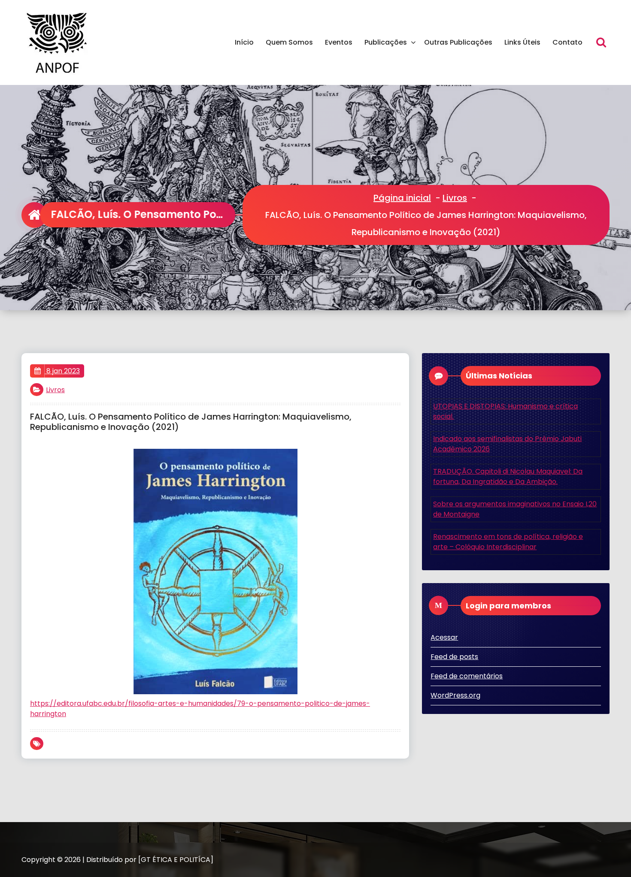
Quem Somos (289, 42)
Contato (567, 42)
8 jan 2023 (62, 371)
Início (244, 42)
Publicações (385, 42)
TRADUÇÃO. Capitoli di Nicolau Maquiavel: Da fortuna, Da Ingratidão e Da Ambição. (507, 476)
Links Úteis (522, 42)
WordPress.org (455, 695)
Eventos (338, 42)
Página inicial (402, 198)
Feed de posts (454, 657)
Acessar (444, 637)
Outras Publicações (458, 42)
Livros (455, 198)
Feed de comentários (467, 676)
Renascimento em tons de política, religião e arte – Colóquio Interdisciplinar (508, 542)
